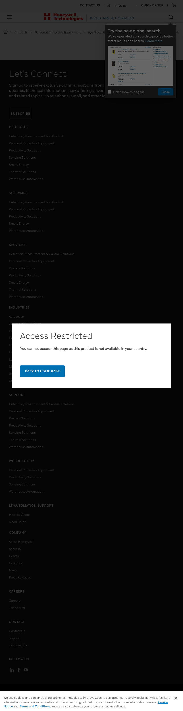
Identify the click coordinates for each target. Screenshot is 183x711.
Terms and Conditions (35, 706)
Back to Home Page (42, 371)
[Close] (176, 698)
